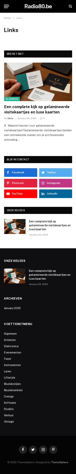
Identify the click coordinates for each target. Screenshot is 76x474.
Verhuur (9, 415)
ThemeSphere (59, 462)
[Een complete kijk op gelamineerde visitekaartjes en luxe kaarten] (38, 82)
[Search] (70, 6)
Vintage (9, 421)
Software (10, 402)
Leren (7, 371)
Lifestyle (9, 377)
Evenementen (12, 352)
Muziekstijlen (12, 383)
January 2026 (12, 308)
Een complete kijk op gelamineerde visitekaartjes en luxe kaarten (50, 225)
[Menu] (6, 6)
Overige (9, 396)
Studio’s (9, 409)
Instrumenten (12, 365)
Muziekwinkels (13, 390)
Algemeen (12, 99)
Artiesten (10, 340)
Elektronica (11, 346)
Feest (7, 358)
